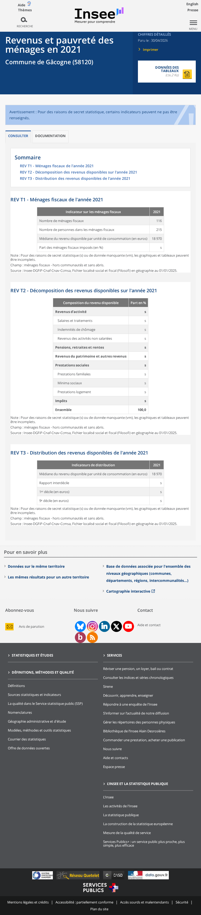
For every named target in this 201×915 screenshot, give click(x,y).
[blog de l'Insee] (80, 637)
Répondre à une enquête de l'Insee (130, 704)
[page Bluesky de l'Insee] (80, 626)
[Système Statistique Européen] (43, 879)
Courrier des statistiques (27, 739)
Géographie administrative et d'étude (37, 721)
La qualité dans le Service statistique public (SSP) (45, 703)
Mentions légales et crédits (28, 902)
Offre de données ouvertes (29, 748)
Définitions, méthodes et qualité (43, 672)
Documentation (50, 135)
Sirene (108, 686)
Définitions (16, 685)
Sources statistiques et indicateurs (34, 694)
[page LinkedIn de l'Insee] (104, 626)
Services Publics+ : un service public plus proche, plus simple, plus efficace (144, 843)
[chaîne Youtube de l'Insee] (128, 626)
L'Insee (108, 797)
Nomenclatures (20, 712)
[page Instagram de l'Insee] (92, 626)
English (192, 4)
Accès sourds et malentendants (144, 902)
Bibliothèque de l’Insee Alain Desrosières (134, 731)
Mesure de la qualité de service (127, 832)
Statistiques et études (32, 655)
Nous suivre (112, 748)
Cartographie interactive (128, 591)
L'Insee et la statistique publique (137, 783)
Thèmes (25, 10)
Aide (21, 5)
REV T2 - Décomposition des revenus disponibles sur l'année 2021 (78, 172)
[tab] (18, 136)
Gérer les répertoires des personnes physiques (139, 722)
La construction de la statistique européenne (138, 823)
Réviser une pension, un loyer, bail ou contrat (138, 668)
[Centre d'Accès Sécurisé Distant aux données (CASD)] (114, 879)
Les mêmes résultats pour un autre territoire (48, 577)
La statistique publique (121, 815)
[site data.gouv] (148, 879)
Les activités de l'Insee (120, 806)
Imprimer (150, 49)
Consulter (18, 135)
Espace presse (114, 766)
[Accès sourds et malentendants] (29, 4)
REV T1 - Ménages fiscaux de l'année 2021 (57, 166)
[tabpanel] (100, 232)
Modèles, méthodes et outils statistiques (39, 730)
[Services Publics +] (100, 892)
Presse (192, 10)
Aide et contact (149, 624)
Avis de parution (31, 626)
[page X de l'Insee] (116, 626)
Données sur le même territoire (36, 566)
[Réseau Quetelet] (78, 879)
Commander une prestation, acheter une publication (144, 740)
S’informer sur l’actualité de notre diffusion (136, 713)
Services (114, 655)
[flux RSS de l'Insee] (92, 637)
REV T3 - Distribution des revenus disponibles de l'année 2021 (75, 179)
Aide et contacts (115, 757)
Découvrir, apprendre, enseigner (128, 695)
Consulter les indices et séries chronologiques (138, 677)
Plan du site (99, 909)
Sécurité (182, 902)
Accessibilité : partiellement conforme (84, 902)
